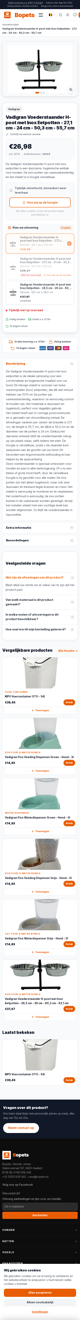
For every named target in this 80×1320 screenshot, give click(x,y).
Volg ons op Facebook (17, 1184)
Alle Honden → (68, 650)
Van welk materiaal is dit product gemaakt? (29, 602)
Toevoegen (42, 710)
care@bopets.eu (38, 1176)
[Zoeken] (60, 15)
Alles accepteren (40, 1292)
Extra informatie (18, 527)
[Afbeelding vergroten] (71, 89)
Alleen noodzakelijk (40, 1302)
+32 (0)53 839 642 (14, 1176)
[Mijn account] (68, 15)
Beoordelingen (17, 540)
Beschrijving (15, 363)
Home (5, 24)
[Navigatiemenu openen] (41, 15)
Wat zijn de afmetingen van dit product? (34, 577)
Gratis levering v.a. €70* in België (25, 2)
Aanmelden (40, 1215)
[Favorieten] (75, 15)
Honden (14, 24)
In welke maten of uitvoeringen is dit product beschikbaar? (32, 617)
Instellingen (40, 1311)
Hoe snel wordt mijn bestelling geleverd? (36, 629)
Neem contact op (21, 1128)
